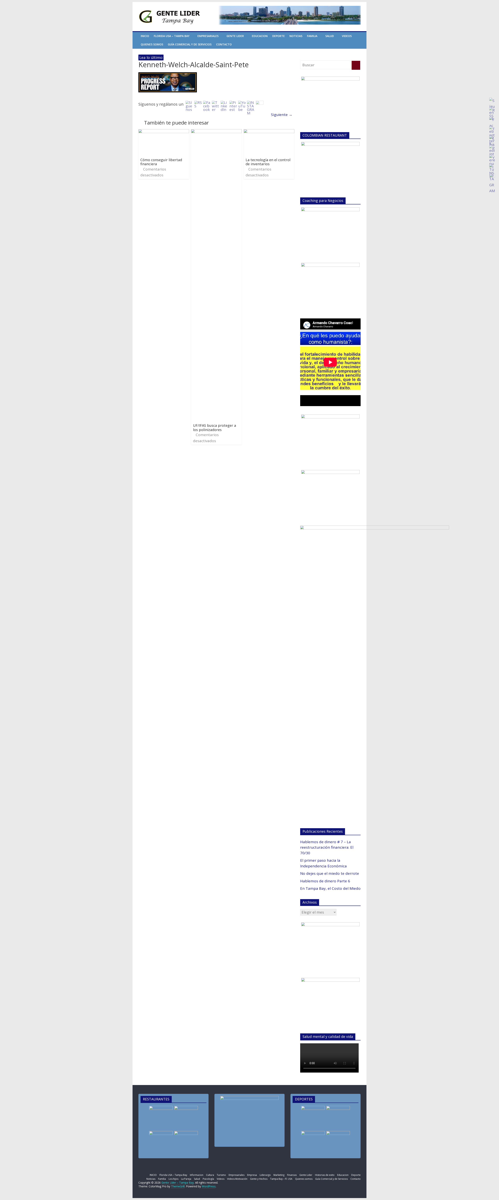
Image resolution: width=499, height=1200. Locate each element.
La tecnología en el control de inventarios (268, 161)
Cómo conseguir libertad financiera (161, 161)
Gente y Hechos (258, 1179)
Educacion (260, 36)
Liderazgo (265, 1175)
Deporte (278, 36)
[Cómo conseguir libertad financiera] (163, 132)
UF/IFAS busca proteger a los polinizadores (214, 427)
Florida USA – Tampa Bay (171, 36)
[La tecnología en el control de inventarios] (269, 132)
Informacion (196, 1175)
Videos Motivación (237, 1179)
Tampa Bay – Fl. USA (281, 1179)
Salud (329, 36)
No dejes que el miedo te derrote (329, 873)
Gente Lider (235, 36)
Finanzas (292, 1175)
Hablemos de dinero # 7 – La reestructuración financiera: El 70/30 (326, 847)
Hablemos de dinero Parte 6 (325, 881)
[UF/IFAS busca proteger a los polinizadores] (216, 132)
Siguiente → (281, 114)
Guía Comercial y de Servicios (189, 44)
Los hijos (173, 1179)
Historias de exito (324, 1175)
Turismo (221, 1175)
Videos (347, 36)
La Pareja (186, 1179)
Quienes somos (152, 44)
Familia (312, 36)
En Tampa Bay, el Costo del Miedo (330, 888)
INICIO (145, 36)
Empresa (252, 1175)
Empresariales (208, 36)
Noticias (295, 36)
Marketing (278, 1175)
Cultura (210, 1175)
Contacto (224, 44)
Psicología (208, 1179)
